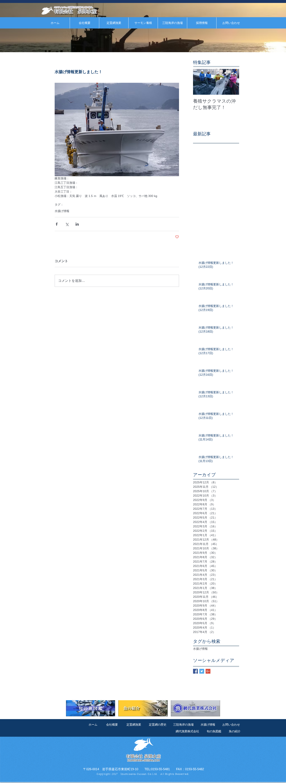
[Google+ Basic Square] (208, 671)
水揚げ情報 (62, 211)
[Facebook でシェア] (57, 224)
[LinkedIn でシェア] (77, 224)
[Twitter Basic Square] (201, 671)
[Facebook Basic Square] (195, 671)
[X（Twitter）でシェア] (67, 224)
